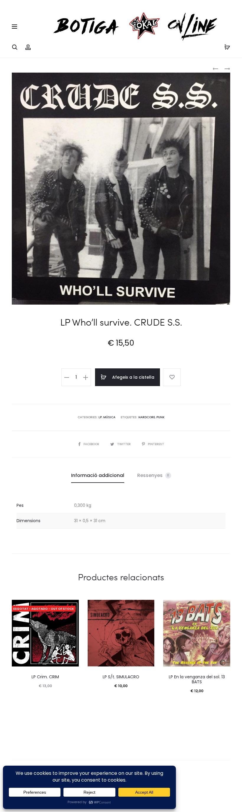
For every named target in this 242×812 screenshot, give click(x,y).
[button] (66, 377)
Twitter (124, 444)
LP (100, 417)
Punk (160, 417)
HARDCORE (146, 417)
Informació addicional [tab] (97, 475)
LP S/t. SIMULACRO (121, 677)
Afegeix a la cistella (132, 377)
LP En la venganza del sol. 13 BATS (197, 679)
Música (109, 417)
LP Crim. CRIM (45, 677)
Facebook (92, 444)
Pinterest (156, 444)
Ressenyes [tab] (153, 475)
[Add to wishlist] (172, 377)
